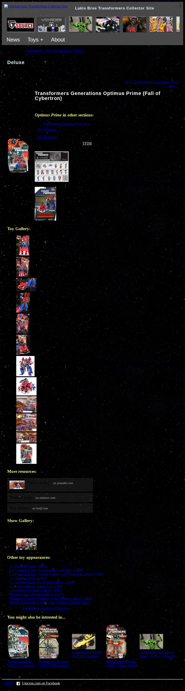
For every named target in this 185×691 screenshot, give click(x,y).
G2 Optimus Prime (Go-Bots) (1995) (35, 590)
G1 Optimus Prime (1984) (28, 566)
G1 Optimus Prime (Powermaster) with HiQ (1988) (46, 570)
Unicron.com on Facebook (41, 683)
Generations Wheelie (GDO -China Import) (122, 663)
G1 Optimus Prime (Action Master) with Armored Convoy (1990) (56, 574)
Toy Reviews (46, 137)
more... (173, 86)
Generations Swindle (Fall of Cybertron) (87, 654)
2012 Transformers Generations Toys (151, 82)
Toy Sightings (47, 130)
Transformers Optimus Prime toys (66, 124)
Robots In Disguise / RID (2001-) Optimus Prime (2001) (49, 602)
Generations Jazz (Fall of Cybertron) (21, 663)
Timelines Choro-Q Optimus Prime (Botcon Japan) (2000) (50, 598)
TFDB (87, 143)
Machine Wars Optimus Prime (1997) (36, 594)
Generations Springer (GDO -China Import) (54, 663)
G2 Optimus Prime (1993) (28, 578)
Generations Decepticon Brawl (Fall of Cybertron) (158, 654)
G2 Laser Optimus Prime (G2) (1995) (36, 586)
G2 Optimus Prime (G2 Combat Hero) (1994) (42, 582)
